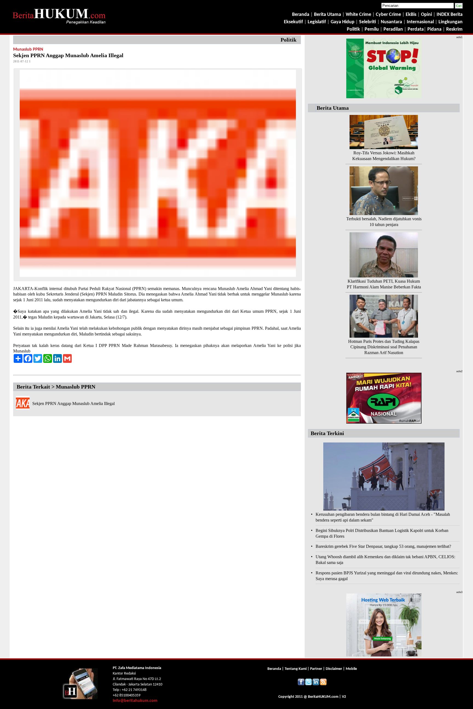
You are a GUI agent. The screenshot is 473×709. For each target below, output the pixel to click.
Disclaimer (334, 669)
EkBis (411, 14)
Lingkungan (451, 22)
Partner (316, 669)
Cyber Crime (389, 14)
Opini (426, 14)
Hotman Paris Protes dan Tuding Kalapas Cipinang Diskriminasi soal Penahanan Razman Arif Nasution (383, 347)
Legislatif (317, 22)
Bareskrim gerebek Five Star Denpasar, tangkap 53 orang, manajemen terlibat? (383, 546)
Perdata (416, 29)
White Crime (359, 14)
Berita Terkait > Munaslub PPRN (56, 387)
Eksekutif (294, 22)
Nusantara (391, 22)
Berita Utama (328, 14)
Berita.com (323, 697)
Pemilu (372, 29)
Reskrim (454, 29)
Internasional (420, 22)
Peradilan (392, 29)
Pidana (434, 29)
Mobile (351, 669)
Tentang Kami (296, 669)
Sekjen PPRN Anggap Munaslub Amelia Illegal (73, 403)
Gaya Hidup (342, 22)
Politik (353, 29)
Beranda (300, 14)
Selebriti (367, 22)
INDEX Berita (450, 14)
